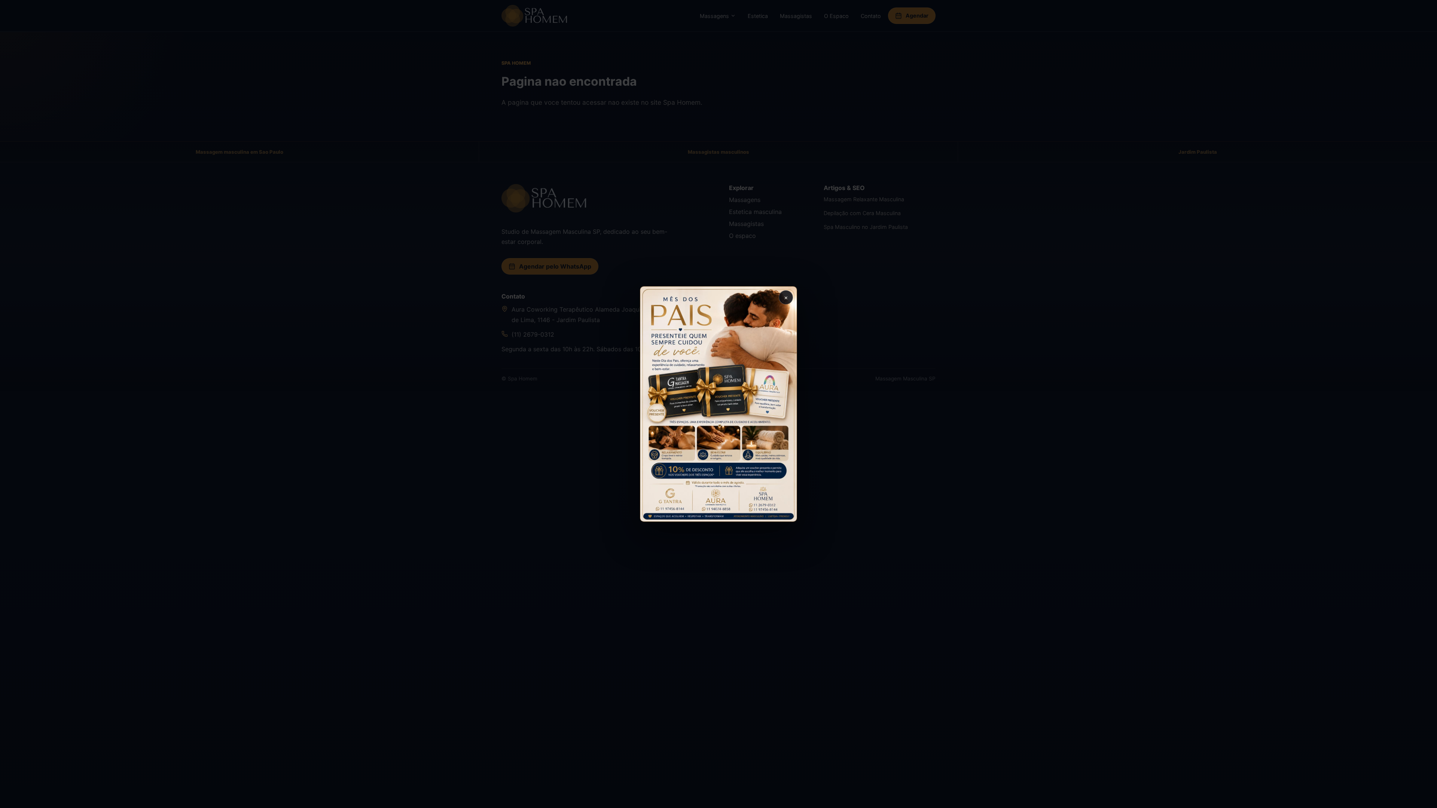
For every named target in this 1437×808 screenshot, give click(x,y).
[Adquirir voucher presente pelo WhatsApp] (718, 404)
